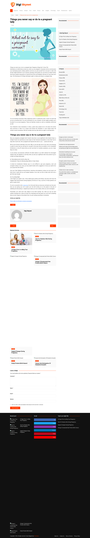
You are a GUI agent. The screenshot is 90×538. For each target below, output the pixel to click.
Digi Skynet (65, 33)
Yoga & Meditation (63, 117)
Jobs (43, 10)
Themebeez (36, 535)
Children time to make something (66, 169)
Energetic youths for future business (67, 160)
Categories (15, 10)
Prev (14, 225)
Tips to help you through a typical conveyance (21, 201)
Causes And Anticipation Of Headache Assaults (43, 364)
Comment (12, 376)
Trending (61, 114)
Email (11, 393)
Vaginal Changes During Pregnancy (67, 42)
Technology (53, 10)
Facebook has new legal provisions (66, 144)
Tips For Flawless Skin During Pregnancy (68, 39)
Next (52, 225)
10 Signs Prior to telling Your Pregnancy (67, 36)
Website (12, 399)
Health (34, 10)
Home (60, 89)
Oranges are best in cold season (66, 137)
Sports (70, 10)
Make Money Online (63, 97)
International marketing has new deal (67, 151)
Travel (58, 10)
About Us (56, 536)
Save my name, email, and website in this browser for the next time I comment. (27, 404)
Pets (60, 100)
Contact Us (62, 536)
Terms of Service (69, 536)
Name (11, 388)
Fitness (38, 10)
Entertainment (64, 10)
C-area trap (25, 185)
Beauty (21, 10)
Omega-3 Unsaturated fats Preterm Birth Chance (42, 262)
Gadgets (47, 10)
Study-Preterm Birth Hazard (19, 363)
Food (30, 10)
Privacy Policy (77, 536)
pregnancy (61, 103)
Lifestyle (26, 10)
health (13, 204)
